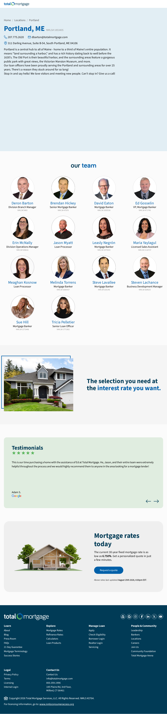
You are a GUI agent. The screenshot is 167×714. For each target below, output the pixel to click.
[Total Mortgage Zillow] (123, 616)
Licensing (9, 683)
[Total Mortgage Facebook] (141, 616)
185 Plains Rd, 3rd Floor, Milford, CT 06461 (58, 688)
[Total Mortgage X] (154, 616)
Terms (7, 678)
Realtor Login (96, 643)
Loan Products (53, 643)
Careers (135, 643)
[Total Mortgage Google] (129, 616)
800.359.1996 (53, 683)
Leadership (137, 630)
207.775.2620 (16, 37)
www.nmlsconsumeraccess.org (56, 704)
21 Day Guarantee (13, 647)
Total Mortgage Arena (142, 655)
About (7, 630)
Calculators (52, 638)
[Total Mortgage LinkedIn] (148, 616)
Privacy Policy (11, 674)
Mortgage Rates (54, 630)
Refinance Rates (54, 634)
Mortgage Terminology (15, 651)
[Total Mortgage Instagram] (135, 616)
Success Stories (12, 655)
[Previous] (148, 501)
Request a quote (109, 570)
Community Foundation (143, 651)
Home (7, 20)
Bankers (135, 634)
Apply (91, 630)
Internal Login (11, 687)
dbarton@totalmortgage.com (50, 37)
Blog (6, 634)
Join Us (135, 647)
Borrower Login (97, 638)
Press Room (10, 638)
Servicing (93, 647)
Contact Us (52, 674)
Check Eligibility (97, 634)
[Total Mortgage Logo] (26, 616)
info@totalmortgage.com (59, 678)
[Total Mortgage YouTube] (160, 616)
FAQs (6, 643)
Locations (19, 20)
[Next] (156, 501)
